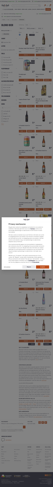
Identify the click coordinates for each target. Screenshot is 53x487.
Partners (32, 228)
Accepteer (42, 266)
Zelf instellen (7, 267)
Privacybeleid (35, 262)
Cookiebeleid (31, 260)
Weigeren (29, 266)
